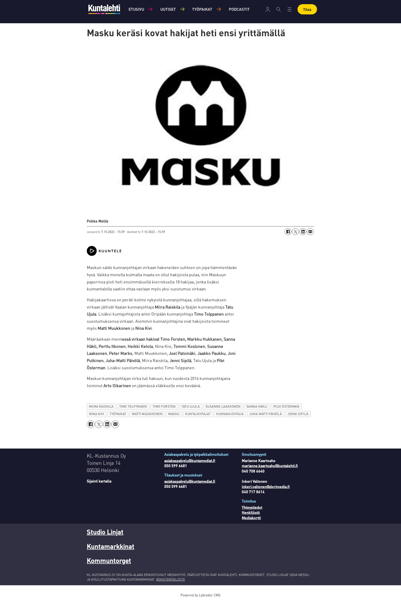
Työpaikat (202, 9)
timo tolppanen (133, 406)
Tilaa (307, 9)
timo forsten (164, 406)
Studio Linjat (105, 532)
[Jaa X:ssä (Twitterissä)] (295, 231)
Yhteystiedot (252, 507)
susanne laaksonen (223, 406)
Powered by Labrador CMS (200, 595)
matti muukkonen (147, 414)
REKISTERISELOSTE (170, 579)
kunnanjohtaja (229, 414)
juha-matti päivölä (265, 414)
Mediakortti (251, 517)
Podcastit (239, 9)
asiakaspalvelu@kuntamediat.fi (189, 460)
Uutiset (168, 9)
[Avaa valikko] (267, 9)
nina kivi (96, 414)
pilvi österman (286, 406)
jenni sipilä (298, 414)
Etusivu (136, 9)
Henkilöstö (251, 512)
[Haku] (278, 9)
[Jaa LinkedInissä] (302, 231)
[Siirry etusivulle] (104, 9)
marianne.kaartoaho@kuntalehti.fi (270, 465)
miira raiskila (101, 406)
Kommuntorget (109, 560)
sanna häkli (257, 406)
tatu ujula (190, 406)
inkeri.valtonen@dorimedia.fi (266, 486)
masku (173, 414)
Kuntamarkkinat (110, 546)
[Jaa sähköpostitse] (310, 231)
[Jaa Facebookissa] (288, 231)
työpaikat (118, 414)
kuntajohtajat (197, 414)
